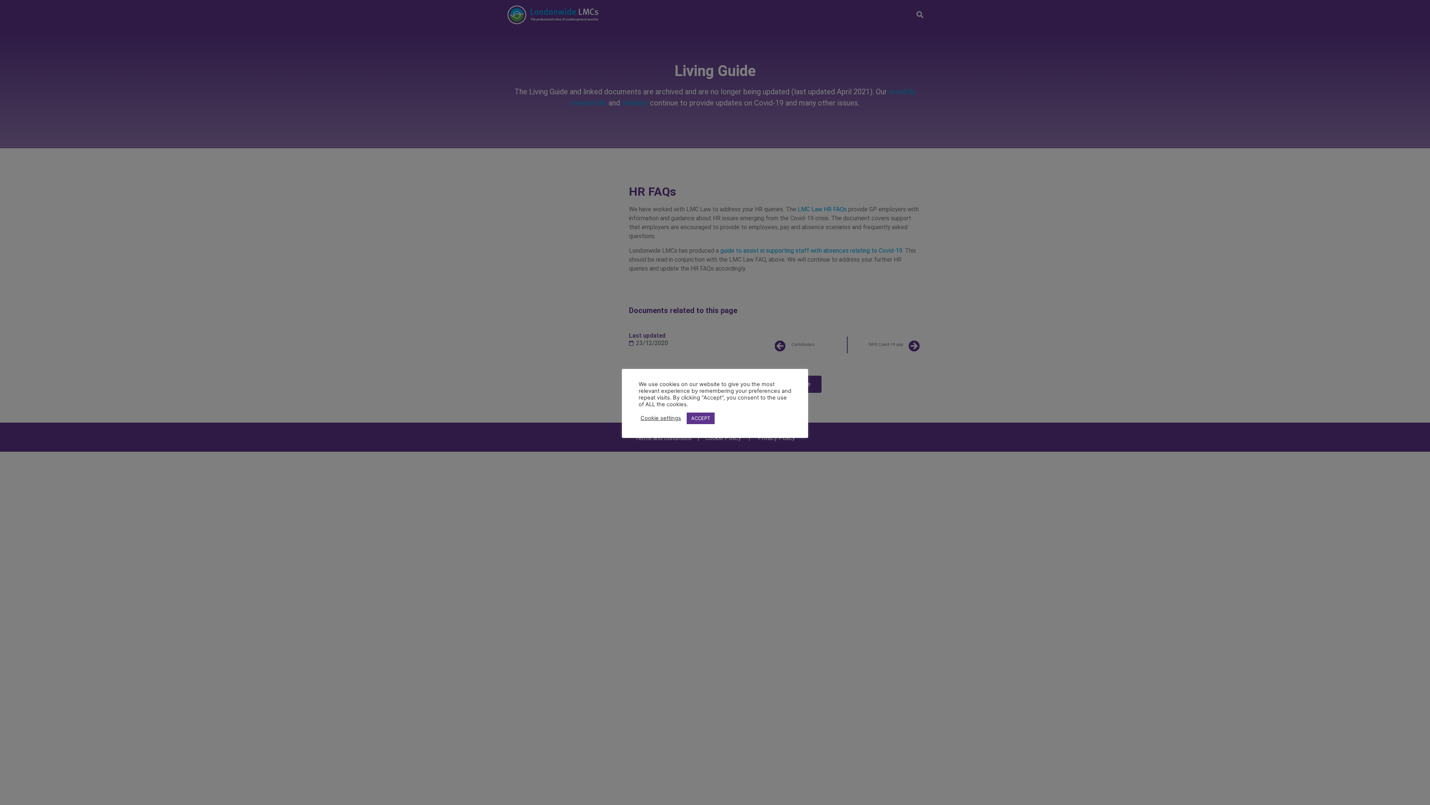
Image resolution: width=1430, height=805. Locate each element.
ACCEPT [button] (700, 418)
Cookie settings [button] (661, 418)
